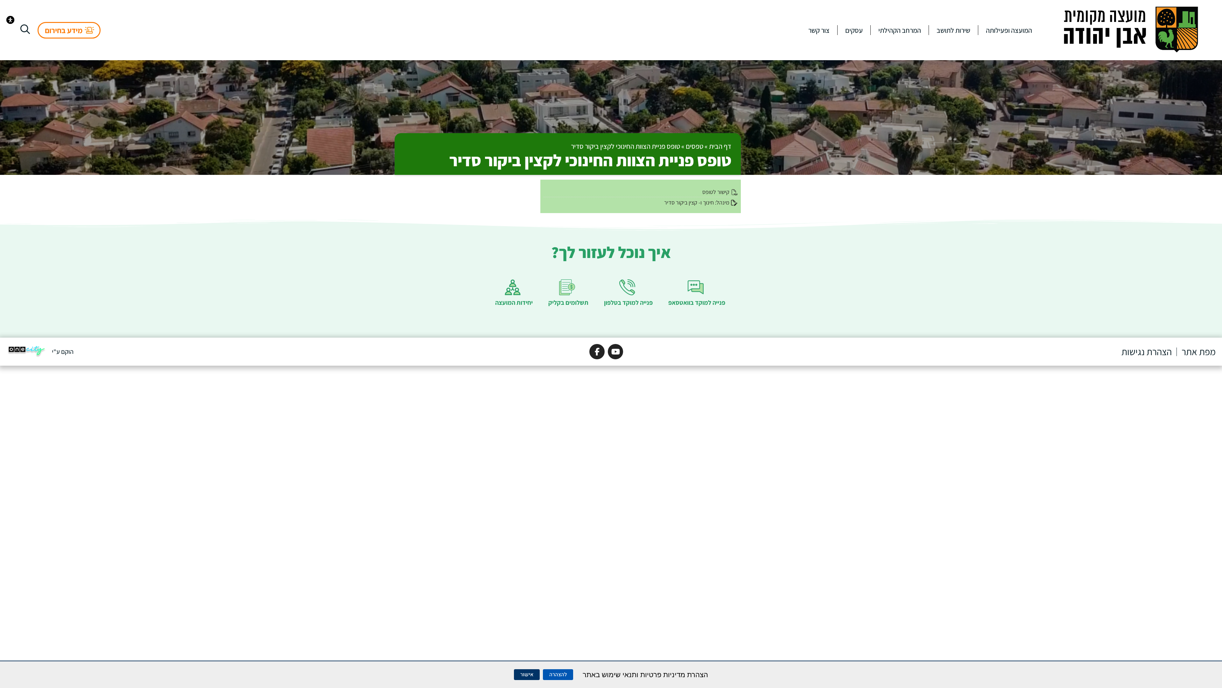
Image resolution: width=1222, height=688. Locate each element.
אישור (526, 674)
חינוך (708, 202)
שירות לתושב (953, 30)
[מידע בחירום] (89, 30)
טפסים (694, 146)
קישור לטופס (715, 192)
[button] (25, 29)
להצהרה (558, 674)
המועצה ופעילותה (1009, 30)
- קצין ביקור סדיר (682, 202)
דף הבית (720, 146)
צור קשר (819, 30)
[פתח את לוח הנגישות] (10, 20)
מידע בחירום (63, 30)
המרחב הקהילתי (899, 30)
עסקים (854, 30)
